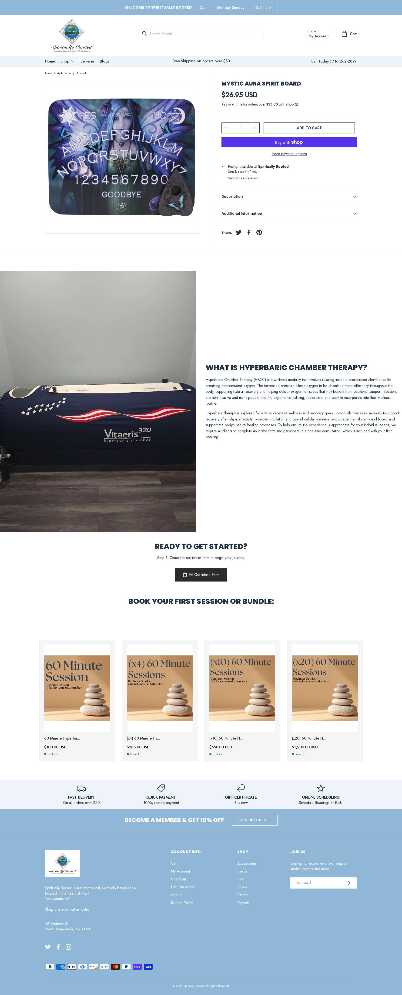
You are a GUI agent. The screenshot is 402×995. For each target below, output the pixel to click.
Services (87, 61)
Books (242, 887)
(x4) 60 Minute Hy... (143, 738)
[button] (350, 33)
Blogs (104, 61)
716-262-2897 (344, 61)
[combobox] (201, 34)
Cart (174, 863)
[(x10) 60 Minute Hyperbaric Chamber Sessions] (242, 688)
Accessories (247, 863)
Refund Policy (182, 903)
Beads (242, 871)
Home (50, 61)
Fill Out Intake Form (204, 574)
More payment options (289, 153)
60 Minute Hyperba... (62, 738)
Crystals (243, 903)
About (176, 895)
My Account (180, 871)
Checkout (178, 879)
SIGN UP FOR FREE (255, 820)
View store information (243, 178)
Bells (241, 879)
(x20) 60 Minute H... (309, 738)
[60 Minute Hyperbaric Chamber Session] (77, 688)
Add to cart (309, 128)
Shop (64, 61)
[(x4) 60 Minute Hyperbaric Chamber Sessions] (160, 688)
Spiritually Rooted (194, 986)
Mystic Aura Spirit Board (71, 73)
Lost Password (182, 887)
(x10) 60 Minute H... (226, 738)
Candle (242, 895)
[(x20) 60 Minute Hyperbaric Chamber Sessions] (325, 688)
